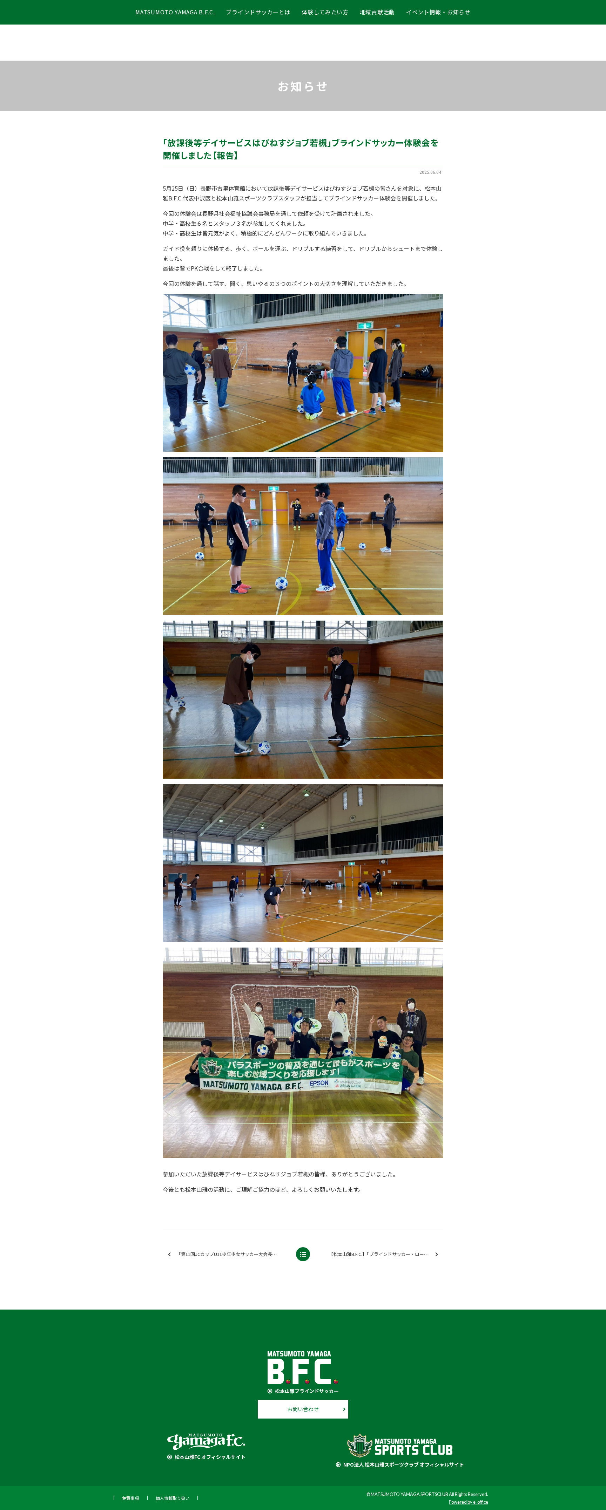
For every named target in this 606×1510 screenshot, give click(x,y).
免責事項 (130, 1498)
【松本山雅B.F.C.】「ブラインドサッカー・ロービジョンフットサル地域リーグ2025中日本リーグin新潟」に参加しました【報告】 (385, 1254)
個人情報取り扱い (172, 1498)
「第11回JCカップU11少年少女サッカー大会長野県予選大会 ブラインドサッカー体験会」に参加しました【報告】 (233, 1254)
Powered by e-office (468, 1502)
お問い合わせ (303, 1409)
